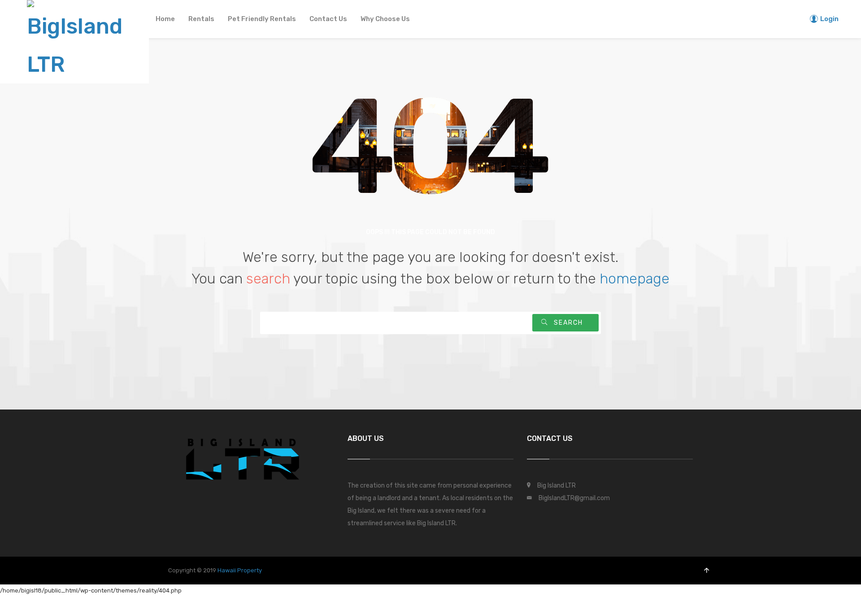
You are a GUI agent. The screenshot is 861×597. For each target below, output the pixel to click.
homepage (635, 278)
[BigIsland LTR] (74, 39)
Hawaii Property (239, 570)
